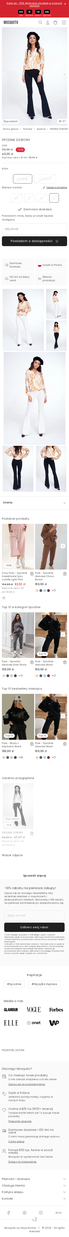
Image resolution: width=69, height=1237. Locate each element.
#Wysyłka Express (44, 984)
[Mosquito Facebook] (8, 1212)
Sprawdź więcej (34, 876)
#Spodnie (14, 984)
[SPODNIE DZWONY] (56, 304)
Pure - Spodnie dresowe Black (44, 663)
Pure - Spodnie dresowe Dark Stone (14, 663)
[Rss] (58, 1212)
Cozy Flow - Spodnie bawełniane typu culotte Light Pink (14, 576)
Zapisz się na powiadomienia (26, 1084)
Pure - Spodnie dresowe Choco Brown (44, 576)
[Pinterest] (24, 1212)
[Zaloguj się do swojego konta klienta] (47, 22)
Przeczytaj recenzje (20, 1121)
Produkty (27, 129)
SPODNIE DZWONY (12, 832)
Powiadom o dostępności (32, 241)
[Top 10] (51, 635)
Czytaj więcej (16, 1141)
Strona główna (11, 129)
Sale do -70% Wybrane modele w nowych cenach (34, 4)
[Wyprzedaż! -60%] (18, 806)
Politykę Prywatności (36, 949)
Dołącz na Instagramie (22, 1161)
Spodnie (41, 129)
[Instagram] (41, 1212)
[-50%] (18, 546)
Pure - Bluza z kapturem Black (11, 744)
